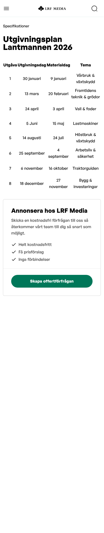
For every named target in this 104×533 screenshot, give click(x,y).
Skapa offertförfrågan (52, 281)
